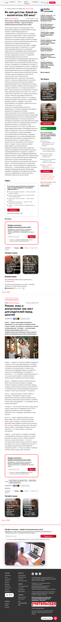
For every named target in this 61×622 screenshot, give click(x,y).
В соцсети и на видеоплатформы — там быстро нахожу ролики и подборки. (22, 192)
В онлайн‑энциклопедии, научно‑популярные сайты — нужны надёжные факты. (22, 196)
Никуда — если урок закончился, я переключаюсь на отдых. (22, 206)
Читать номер (29, 8)
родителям (32, 480)
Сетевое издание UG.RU (23, 586)
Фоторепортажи (22, 603)
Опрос (44, 128)
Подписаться (33, 236)
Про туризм (7, 586)
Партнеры (7, 607)
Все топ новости (45, 72)
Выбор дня (7, 584)
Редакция (7, 603)
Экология (7, 582)
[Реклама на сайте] (55, 618)
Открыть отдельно (46, 184)
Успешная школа (22, 575)
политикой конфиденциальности (23, 239)
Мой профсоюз (21, 589)
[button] (9, 288)
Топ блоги (45, 79)
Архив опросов (45, 185)
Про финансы (8, 591)
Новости (12, 2)
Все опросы (8, 219)
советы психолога (14, 482)
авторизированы (9, 281)
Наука (6, 577)
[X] (18, 319)
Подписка (35, 2)
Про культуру (7, 578)
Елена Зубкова (13, 18)
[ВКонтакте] (14, 319)
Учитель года (27, 503)
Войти (52, 2)
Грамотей (7, 589)
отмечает (11, 425)
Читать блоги (47, 123)
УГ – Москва (20, 588)
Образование (7, 575)
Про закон (7, 580)
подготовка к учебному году (18, 480)
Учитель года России (22, 580)
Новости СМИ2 (6, 292)
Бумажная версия (22, 597)
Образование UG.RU (11, 264)
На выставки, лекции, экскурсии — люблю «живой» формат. (21, 199)
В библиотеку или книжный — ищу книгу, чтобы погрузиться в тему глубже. (20, 202)
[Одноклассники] (16, 319)
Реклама (7, 605)
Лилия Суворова (14, 303)
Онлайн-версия (21, 598)
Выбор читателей (48, 10)
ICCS (19, 601)
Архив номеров (26, 2)
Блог (19, 2)
